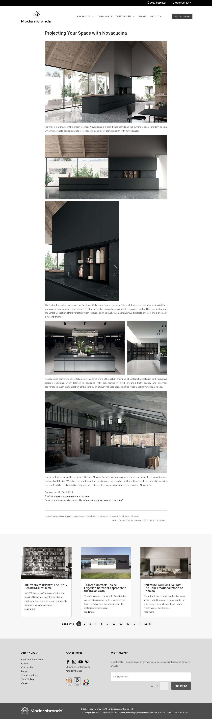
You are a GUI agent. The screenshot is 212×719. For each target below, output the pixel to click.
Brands (24, 663)
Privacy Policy (129, 709)
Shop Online (27, 679)
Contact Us (27, 667)
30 (128, 623)
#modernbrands (74, 670)
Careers (25, 683)
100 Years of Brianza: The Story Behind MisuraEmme (46, 586)
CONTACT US (124, 16)
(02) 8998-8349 (182, 2)
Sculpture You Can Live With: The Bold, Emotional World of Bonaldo (163, 588)
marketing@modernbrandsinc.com (71, 496)
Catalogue (105, 16)
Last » (148, 623)
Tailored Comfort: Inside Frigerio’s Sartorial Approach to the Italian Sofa (105, 588)
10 (113, 623)
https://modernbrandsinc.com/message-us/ (100, 500)
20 (121, 623)
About (154, 16)
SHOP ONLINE (182, 16)
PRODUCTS (84, 16)
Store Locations (29, 675)
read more (30, 608)
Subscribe (181, 686)
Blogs (142, 16)
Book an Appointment (32, 659)
